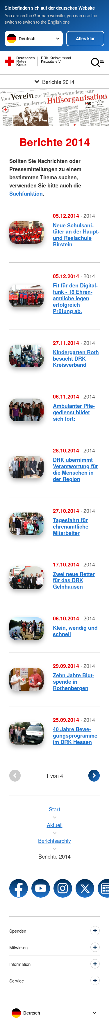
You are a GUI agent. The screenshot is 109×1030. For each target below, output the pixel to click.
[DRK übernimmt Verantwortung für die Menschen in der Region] (26, 467)
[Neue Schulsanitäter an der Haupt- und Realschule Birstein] (26, 232)
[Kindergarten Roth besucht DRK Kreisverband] (26, 356)
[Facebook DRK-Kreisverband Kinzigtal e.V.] (18, 888)
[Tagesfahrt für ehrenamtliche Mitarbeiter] (26, 524)
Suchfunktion (26, 193)
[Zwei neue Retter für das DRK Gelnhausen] (26, 577)
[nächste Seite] (94, 776)
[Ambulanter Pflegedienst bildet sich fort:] (26, 410)
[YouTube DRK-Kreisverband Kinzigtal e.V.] (40, 888)
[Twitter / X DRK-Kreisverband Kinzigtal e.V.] (85, 888)
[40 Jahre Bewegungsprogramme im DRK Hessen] (26, 733)
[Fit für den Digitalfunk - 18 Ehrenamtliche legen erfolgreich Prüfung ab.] (26, 296)
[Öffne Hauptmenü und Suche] (97, 63)
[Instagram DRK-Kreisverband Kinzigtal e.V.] (62, 888)
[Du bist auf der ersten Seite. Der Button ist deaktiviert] (15, 776)
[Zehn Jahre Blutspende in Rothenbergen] (26, 679)
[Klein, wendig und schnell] (26, 628)
